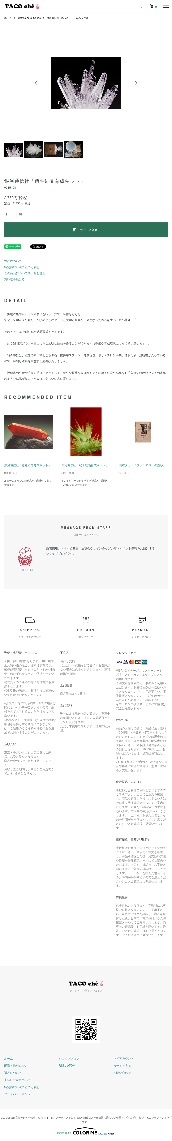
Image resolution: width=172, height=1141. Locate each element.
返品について (13, 261)
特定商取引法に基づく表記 (21, 267)
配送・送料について (17, 1065)
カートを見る (122, 1065)
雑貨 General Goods (29, 18)
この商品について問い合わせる (24, 273)
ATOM (71, 1065)
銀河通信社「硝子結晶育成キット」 (84, 465)
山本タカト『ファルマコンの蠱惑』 (142, 465)
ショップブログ (69, 1058)
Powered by (64, 1132)
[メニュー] (165, 6)
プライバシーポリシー (19, 1094)
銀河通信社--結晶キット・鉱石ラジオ (68, 18)
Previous (37, 83)
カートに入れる (90, 230)
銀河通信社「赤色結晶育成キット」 (27, 465)
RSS (62, 1065)
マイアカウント (123, 1058)
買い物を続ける (14, 279)
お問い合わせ (122, 1073)
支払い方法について (17, 1080)
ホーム (8, 18)
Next (135, 83)
